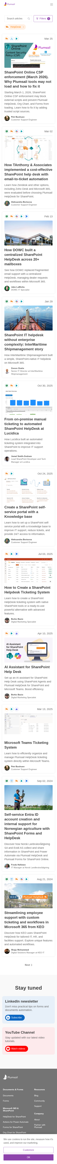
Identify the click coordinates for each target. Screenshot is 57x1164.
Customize (28, 1150)
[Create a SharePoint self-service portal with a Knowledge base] (28, 490)
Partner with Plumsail (39, 1126)
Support (38, 1106)
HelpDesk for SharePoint (14, 1116)
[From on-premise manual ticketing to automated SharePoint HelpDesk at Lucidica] (28, 402)
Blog (36, 1095)
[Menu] (51, 4)
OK (28, 1157)
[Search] (28, 18)
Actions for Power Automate (15, 1122)
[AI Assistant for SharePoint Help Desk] (28, 650)
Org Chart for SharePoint (14, 1132)
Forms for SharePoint (13, 1127)
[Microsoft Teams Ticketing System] (28, 725)
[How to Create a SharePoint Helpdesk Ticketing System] (28, 570)
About (37, 1119)
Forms (6, 1101)
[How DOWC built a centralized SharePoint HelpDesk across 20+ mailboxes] (28, 233)
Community (39, 1101)
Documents (8, 1095)
